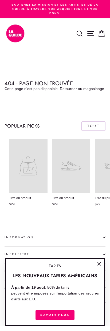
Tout (93, 126)
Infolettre (17, 254)
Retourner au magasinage (82, 89)
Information (19, 237)
